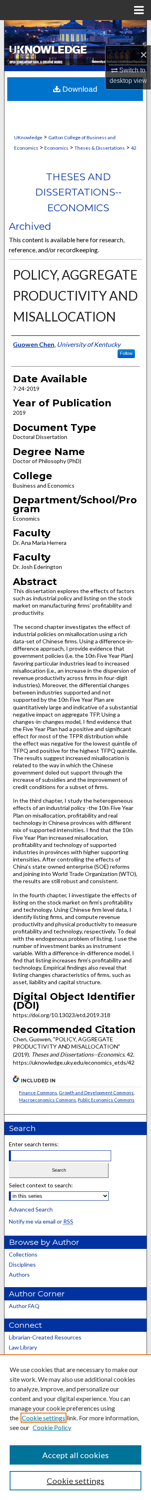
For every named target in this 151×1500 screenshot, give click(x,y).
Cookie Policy (52, 1427)
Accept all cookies (75, 1455)
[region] (75, 1427)
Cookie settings (43, 1418)
